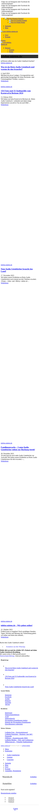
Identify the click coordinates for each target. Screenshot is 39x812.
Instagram (8, 695)
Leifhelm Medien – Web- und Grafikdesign (19, 740)
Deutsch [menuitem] (11, 798)
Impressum (8, 713)
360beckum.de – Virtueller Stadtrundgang (18, 742)
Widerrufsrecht (10, 718)
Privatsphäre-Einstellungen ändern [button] (16, 720)
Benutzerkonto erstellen (8, 793)
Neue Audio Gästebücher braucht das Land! (19, 687)
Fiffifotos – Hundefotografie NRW (16, 738)
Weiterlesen (4, 81)
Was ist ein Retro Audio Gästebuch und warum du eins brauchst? (17, 68)
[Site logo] (9, 31)
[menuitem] (10, 798)
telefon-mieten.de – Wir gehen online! (16, 625)
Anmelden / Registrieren (13, 771)
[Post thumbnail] (21, 666)
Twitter (7, 699)
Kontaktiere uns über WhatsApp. (15, 647)
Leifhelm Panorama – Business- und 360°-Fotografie (19, 735)
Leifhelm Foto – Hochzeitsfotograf (16, 732)
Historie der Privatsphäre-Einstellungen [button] (18, 722)
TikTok (7, 704)
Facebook (8, 697)
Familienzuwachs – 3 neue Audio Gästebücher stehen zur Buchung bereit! (18, 448)
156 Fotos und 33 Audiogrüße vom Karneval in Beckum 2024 (16, 92)
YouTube (8, 702)
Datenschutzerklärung (12, 715)
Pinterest (8, 701)
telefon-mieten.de (6, 63)
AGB (7, 716)
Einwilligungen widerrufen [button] (14, 724)
